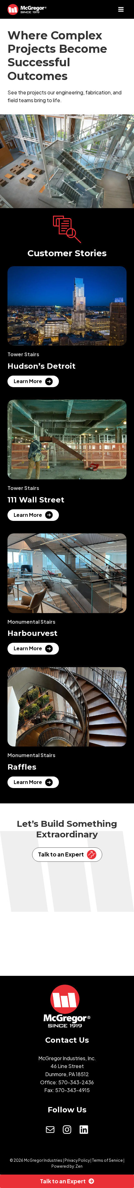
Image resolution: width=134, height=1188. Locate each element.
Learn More (29, 382)
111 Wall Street (35, 499)
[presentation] (67, 306)
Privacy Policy (77, 1160)
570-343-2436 (76, 1082)
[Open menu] (121, 9)
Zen (79, 1166)
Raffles (21, 766)
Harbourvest (32, 633)
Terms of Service (107, 1160)
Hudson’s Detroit (41, 366)
